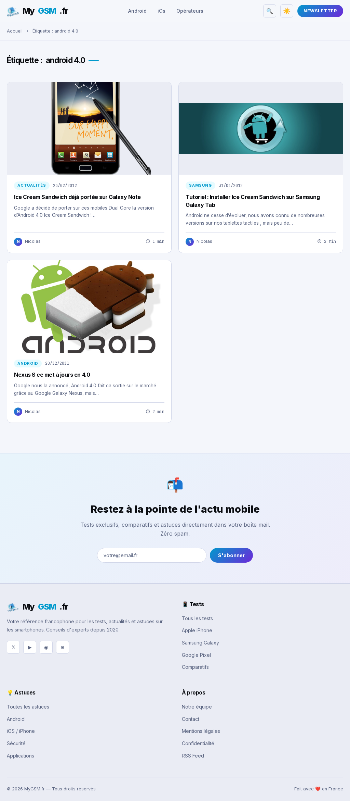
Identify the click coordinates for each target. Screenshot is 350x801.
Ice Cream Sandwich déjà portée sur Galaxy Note (77, 196)
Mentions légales (201, 731)
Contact (190, 719)
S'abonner (231, 555)
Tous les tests (197, 618)
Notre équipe (197, 707)
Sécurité (16, 743)
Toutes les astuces (28, 707)
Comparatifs (195, 667)
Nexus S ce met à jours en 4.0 (52, 374)
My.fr (45, 11)
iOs (161, 11)
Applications (20, 756)
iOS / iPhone (21, 731)
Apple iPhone (197, 630)
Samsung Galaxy (200, 643)
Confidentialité (198, 743)
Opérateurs (189, 11)
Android (137, 11)
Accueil (15, 31)
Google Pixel (196, 655)
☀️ (287, 11)
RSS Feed (193, 756)
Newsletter (320, 10)
